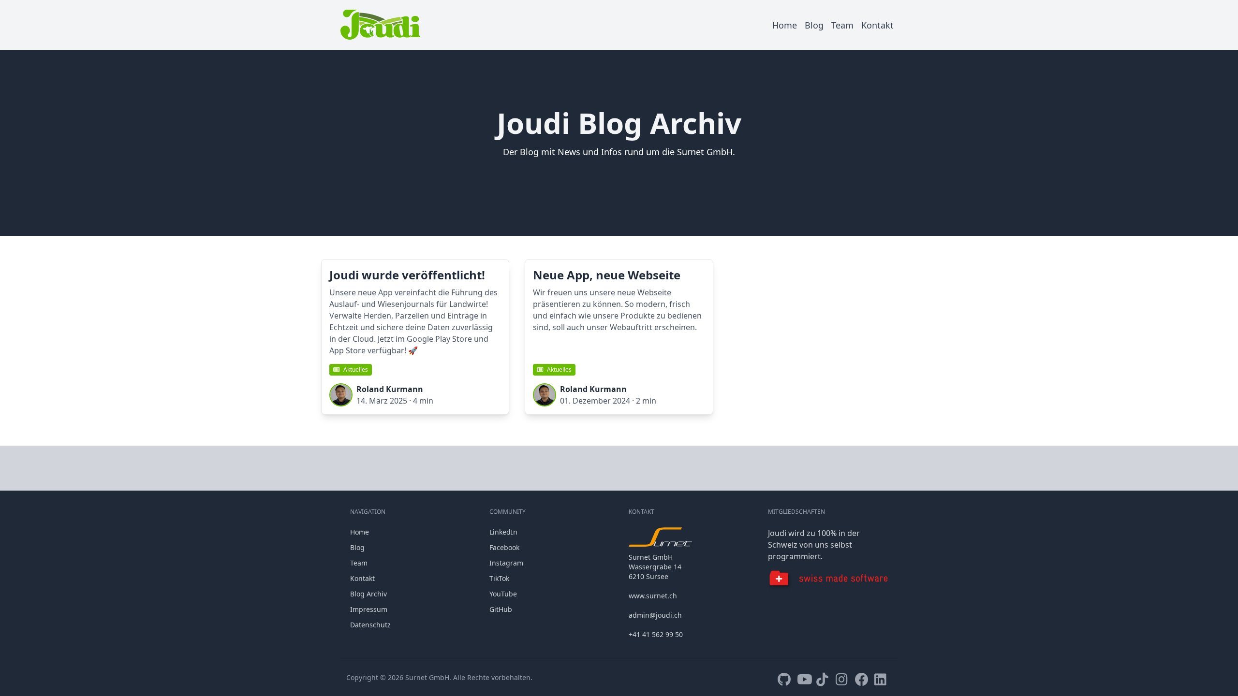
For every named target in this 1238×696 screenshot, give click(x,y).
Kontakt (877, 25)
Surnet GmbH (427, 677)
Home (784, 25)
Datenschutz (370, 624)
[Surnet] (665, 537)
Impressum (368, 609)
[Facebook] (862, 679)
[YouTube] (804, 679)
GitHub (500, 609)
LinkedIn (503, 531)
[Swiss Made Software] (828, 580)
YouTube (503, 593)
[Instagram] (843, 679)
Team (842, 25)
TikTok (499, 578)
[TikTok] (824, 679)
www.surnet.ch (653, 595)
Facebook (504, 547)
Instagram (506, 562)
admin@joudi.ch (655, 615)
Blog (814, 25)
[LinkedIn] (882, 679)
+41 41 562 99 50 (656, 634)
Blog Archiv (368, 593)
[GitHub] (785, 679)
